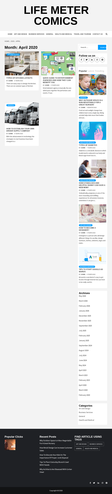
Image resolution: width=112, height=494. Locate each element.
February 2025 (84, 335)
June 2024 (83, 360)
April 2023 (82, 370)
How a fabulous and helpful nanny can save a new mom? (92, 185)
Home (10, 34)
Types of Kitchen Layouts (19, 78)
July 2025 (82, 330)
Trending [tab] (99, 71)
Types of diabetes (88, 145)
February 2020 (84, 395)
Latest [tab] (91, 71)
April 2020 (82, 385)
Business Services (36, 34)
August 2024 (83, 350)
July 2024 (82, 355)
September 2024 (85, 345)
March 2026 (83, 301)
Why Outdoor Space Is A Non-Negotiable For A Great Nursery (91, 102)
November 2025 (85, 320)
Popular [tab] (83, 71)
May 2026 (82, 296)
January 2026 (84, 311)
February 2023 (84, 380)
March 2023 (83, 375)
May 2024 (82, 365)
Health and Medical (63, 34)
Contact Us (98, 34)
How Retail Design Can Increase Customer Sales (56, 449)
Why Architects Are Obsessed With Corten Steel (56, 470)
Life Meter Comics (56, 15)
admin (10, 81)
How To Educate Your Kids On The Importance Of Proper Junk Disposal (54, 456)
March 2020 (83, 390)
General (49, 34)
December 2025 (85, 316)
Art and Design (20, 34)
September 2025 (85, 326)
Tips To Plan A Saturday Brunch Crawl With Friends (54, 463)
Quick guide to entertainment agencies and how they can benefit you (58, 80)
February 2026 (84, 306)
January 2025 (84, 340)
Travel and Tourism (82, 34)
